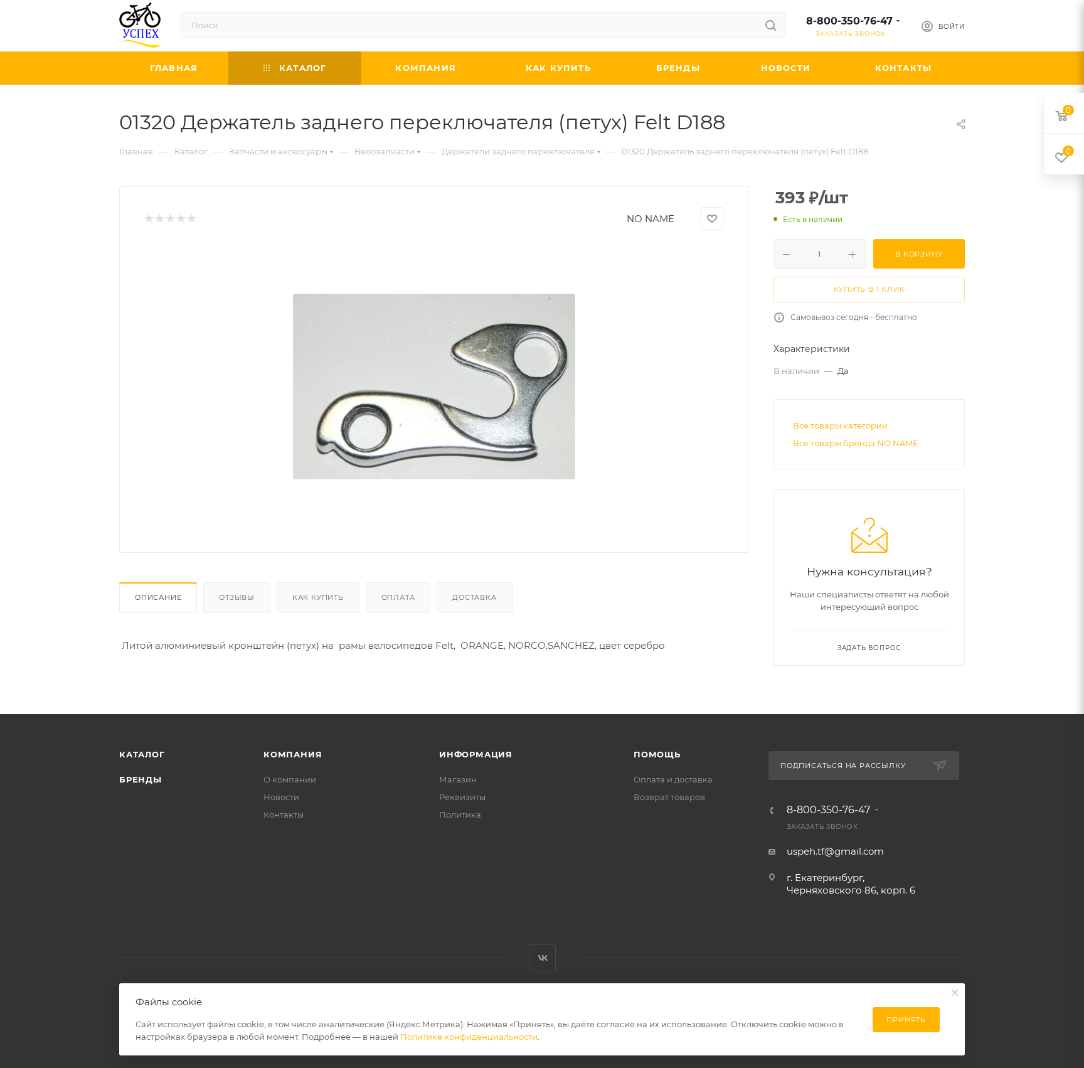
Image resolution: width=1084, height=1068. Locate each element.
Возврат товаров (669, 797)
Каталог (142, 754)
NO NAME (650, 219)
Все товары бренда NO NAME (855, 443)
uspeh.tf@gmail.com (835, 851)
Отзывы (237, 597)
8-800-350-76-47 (849, 21)
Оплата (398, 597)
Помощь (657, 754)
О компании (289, 779)
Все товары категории (840, 425)
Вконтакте (542, 957)
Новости (281, 797)
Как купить (318, 597)
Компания (292, 754)
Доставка (474, 597)
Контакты (283, 814)
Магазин (458, 779)
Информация (476, 754)
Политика (460, 814)
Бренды (140, 779)
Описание (158, 597)
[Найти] (770, 25)
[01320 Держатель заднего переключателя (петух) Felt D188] (434, 386)
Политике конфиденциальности (469, 1037)
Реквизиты (462, 797)
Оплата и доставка (673, 779)
